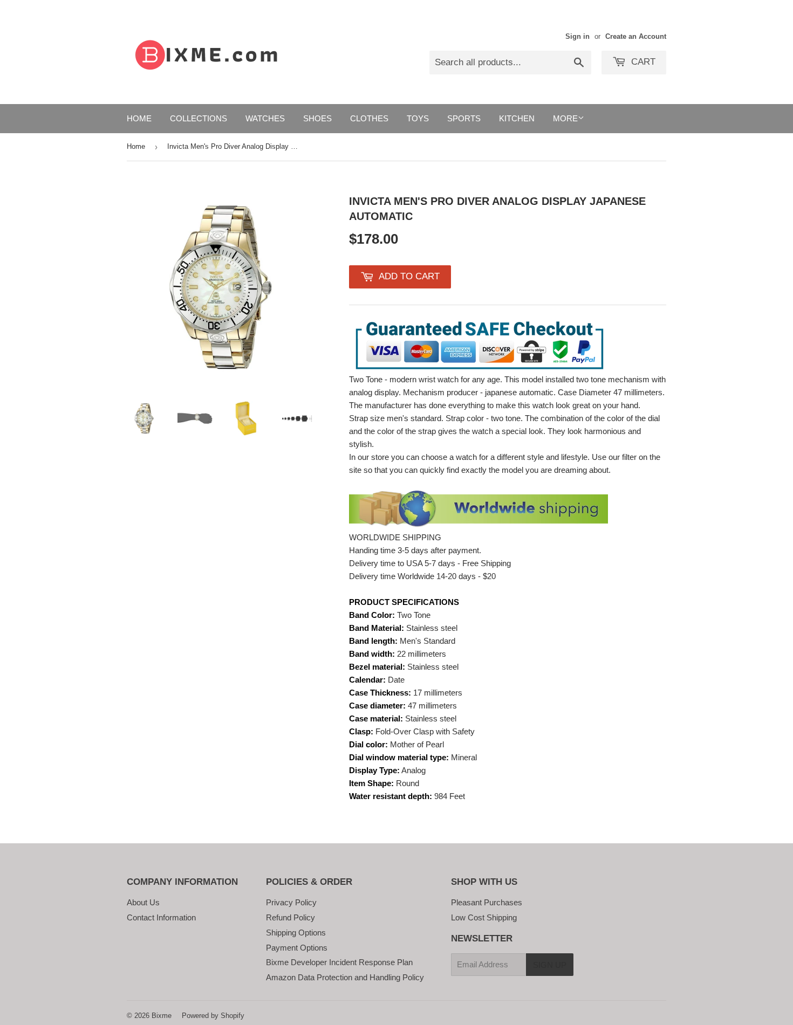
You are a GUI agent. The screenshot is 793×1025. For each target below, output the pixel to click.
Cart (641, 62)
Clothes (369, 118)
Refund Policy (290, 917)
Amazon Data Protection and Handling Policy (345, 977)
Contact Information (161, 917)
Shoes (317, 118)
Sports (464, 118)
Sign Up (549, 964)
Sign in (577, 36)
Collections (198, 118)
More (565, 118)
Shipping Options (296, 932)
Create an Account (635, 36)
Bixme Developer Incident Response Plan (339, 962)
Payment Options (296, 947)
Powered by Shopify (213, 1016)
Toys (418, 118)
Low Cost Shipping (484, 917)
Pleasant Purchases (486, 902)
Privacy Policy (291, 902)
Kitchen (517, 118)
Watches (265, 118)
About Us (143, 902)
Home (139, 118)
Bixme (162, 1016)
